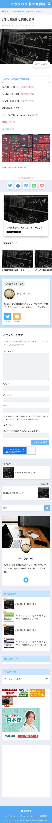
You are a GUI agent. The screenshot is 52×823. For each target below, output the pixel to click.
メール (7, 395)
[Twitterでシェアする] (10, 185)
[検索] (47, 508)
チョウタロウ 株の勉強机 (26, 4)
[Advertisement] (26, 771)
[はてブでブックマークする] (26, 185)
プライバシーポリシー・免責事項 (33, 816)
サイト (6, 406)
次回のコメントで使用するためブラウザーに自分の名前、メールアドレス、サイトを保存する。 (27, 417)
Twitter (7, 321)
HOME (27, 811)
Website (17, 321)
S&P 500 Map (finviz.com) (17, 167)
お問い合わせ (11, 816)
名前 (6, 384)
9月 (15, 243)
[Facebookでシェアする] (18, 185)
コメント (8, 351)
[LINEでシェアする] (34, 185)
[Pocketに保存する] (42, 185)
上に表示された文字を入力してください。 (22, 431)
